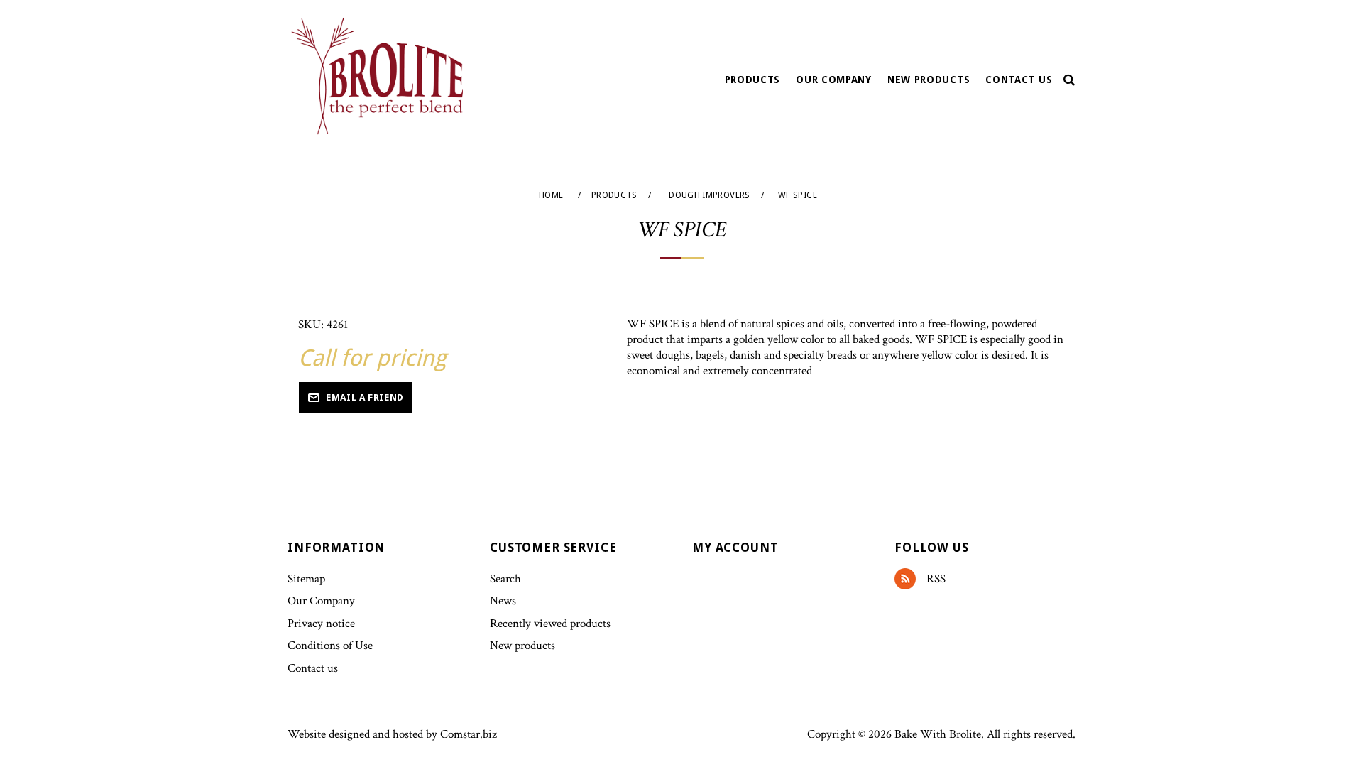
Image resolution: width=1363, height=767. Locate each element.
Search (505, 579)
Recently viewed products (550, 623)
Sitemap (306, 579)
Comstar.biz (468, 734)
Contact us (1018, 79)
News (503, 601)
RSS (910, 578)
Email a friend (365, 397)
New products (928, 79)
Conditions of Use (330, 645)
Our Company (834, 79)
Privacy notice (321, 623)
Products (753, 79)
